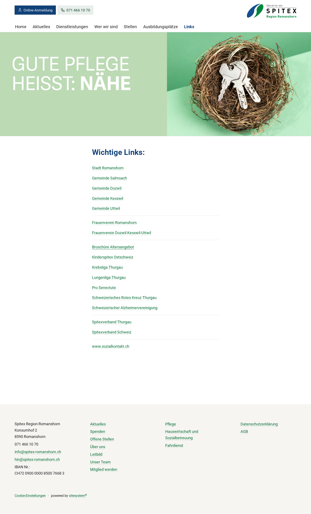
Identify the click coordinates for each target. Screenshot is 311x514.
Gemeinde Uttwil (106, 208)
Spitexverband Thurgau (111, 322)
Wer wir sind (106, 26)
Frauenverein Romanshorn (114, 222)
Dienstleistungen (72, 26)
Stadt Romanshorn (108, 168)
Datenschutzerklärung (259, 424)
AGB (244, 431)
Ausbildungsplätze (160, 26)
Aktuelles (41, 26)
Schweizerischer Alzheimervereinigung (124, 308)
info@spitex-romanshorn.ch (38, 452)
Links (189, 26)
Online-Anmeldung (38, 10)
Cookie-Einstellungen (30, 496)
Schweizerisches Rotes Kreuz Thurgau (124, 297)
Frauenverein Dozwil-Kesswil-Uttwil (121, 233)
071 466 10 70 (78, 10)
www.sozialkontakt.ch (110, 346)
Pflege (170, 424)
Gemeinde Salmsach (109, 178)
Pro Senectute (104, 287)
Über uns (97, 447)
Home (20, 26)
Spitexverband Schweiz (111, 332)
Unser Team (100, 462)
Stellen (130, 26)
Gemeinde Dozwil (106, 188)
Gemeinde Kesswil (107, 198)
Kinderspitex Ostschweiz (112, 257)
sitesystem (78, 496)
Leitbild (96, 454)
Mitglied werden (103, 469)
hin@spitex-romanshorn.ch (37, 459)
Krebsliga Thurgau (107, 267)
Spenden (97, 431)
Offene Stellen (102, 439)
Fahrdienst (174, 445)
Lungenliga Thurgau (109, 277)
